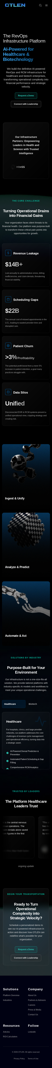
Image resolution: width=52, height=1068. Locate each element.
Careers (31, 1005)
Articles (6, 1032)
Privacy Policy (19, 1059)
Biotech (33, 704)
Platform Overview (11, 995)
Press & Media (34, 1010)
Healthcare (10, 704)
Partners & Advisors (37, 1000)
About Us (32, 995)
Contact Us (33, 1014)
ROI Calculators (10, 1037)
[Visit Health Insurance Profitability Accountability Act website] (32, 167)
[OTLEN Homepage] (15, 5)
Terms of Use (33, 1059)
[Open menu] (46, 5)
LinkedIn (32, 1032)
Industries (7, 1000)
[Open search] (40, 5)
